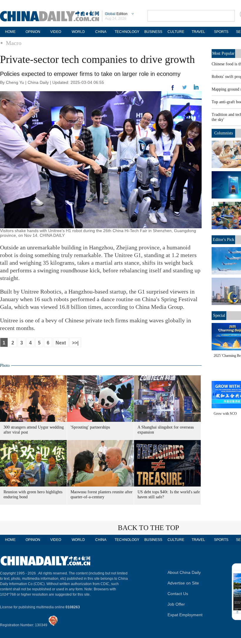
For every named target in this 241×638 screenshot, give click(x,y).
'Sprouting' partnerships (90, 427)
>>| (75, 342)
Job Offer (176, 604)
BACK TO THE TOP (148, 528)
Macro (13, 43)
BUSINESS (153, 32)
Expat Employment (185, 614)
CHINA (100, 32)
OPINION (33, 32)
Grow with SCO (225, 414)
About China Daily (184, 572)
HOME (10, 32)
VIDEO (55, 32)
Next (61, 342)
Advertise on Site (183, 583)
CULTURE (176, 32)
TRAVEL (198, 32)
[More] (172, 90)
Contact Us (178, 593)
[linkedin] (184, 89)
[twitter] (196, 88)
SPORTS (221, 32)
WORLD (78, 32)
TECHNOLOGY (127, 32)
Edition (116, 14)
